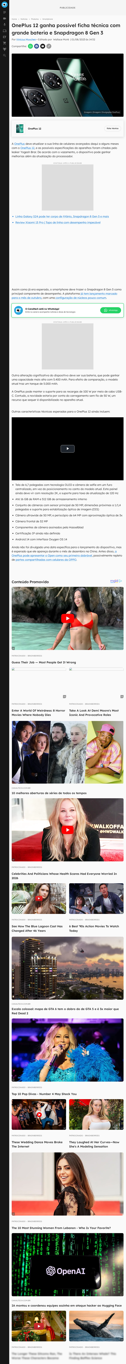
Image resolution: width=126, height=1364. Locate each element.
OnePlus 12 (27, 148)
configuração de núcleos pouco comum (80, 298)
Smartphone (47, 19)
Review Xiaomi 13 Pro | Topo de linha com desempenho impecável (57, 222)
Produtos (35, 19)
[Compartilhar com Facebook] (36, 46)
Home (14, 19)
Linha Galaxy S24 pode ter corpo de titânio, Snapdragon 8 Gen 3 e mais (62, 216)
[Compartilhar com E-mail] (42, 46)
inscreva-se (63, 117)
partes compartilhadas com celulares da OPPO (46, 559)
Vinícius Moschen (26, 39)
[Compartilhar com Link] (48, 46)
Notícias (24, 19)
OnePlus (19, 144)
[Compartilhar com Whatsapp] (30, 46)
